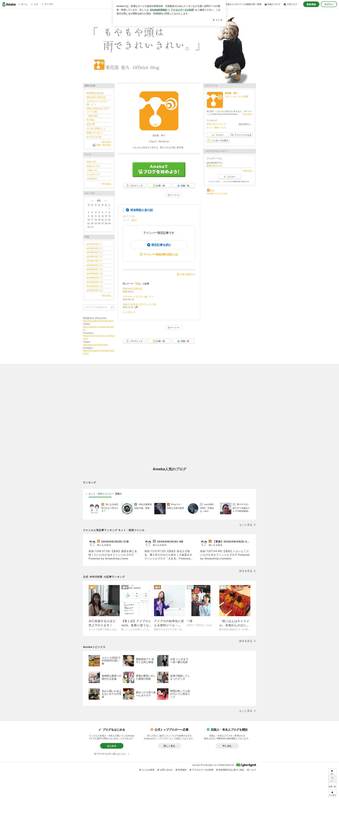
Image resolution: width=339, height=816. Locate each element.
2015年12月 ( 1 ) (94, 256)
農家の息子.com (214, 165)
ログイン (329, 4)
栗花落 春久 (231, 93)
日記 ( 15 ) (91, 161)
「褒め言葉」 (93, 115)
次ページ (174, 195)
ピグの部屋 (243, 96)
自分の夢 (91, 124)
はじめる (111, 745)
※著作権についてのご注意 (217, 193)
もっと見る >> (129, 312)
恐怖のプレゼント (95, 132)
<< (92, 200)
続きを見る (247, 114)
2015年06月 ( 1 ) (94, 282)
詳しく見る (169, 745)
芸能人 (118, 493)
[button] (332, 793)
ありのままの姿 (94, 136)
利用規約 (182, 769)
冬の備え (91, 119)
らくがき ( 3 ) (93, 174)
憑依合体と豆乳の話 (132, 288)
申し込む (227, 745)
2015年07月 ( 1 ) (94, 277)
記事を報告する (187, 274)
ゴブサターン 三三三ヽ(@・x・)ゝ (139, 296)
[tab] (100, 493)
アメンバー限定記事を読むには (161, 254)
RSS (212, 190)
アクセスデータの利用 (202, 769)
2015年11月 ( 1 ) (94, 261)
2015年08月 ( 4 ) (95, 273)
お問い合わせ (166, 769)
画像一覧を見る (103, 145)
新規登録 (311, 4)
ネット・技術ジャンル (216, 127)
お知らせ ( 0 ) (93, 166)
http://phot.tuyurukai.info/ (95, 344)
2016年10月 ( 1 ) (94, 248)
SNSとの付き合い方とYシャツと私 (139, 304)
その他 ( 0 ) (92, 178)
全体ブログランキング (216, 124)
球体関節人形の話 (141, 210)
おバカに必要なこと (96, 128)
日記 (133, 220)
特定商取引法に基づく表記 (231, 769)
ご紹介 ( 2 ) (92, 170)
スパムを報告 (148, 769)
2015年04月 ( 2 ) (95, 286)
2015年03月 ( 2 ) (95, 290)
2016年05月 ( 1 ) (94, 252)
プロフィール (231, 96)
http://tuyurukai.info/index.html (98, 321)
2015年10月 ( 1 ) (94, 265)
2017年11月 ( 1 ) (94, 244)
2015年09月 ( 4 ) (95, 269)
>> (105, 200)
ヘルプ (253, 769)
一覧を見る (247, 170)
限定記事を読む (161, 245)
